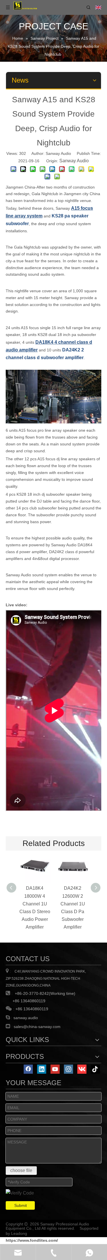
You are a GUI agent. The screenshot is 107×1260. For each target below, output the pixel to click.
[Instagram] (68, 1069)
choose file (21, 1170)
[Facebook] (28, 1069)
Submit (20, 1205)
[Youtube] (55, 1069)
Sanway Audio (74, 160)
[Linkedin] (41, 1069)
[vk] (81, 1069)
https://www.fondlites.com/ (32, 1240)
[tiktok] (95, 1069)
